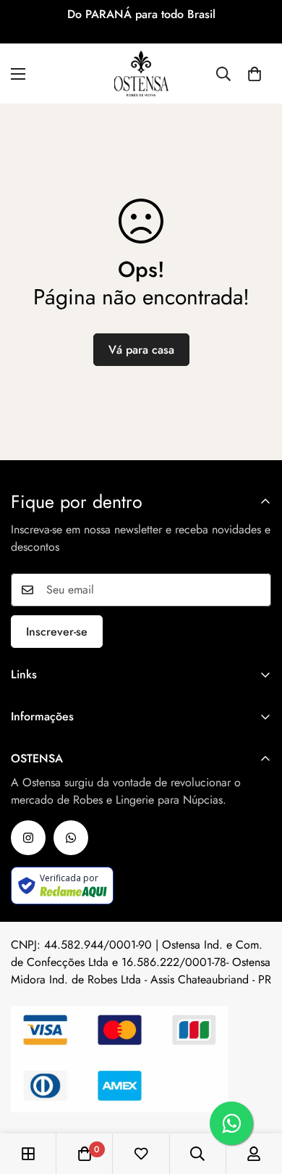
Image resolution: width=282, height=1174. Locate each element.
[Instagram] (28, 837)
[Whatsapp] (71, 837)
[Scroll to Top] (256, 1097)
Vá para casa (141, 349)
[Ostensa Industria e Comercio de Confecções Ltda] (141, 73)
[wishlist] (141, 1153)
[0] (254, 74)
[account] (254, 1153)
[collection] (28, 1153)
